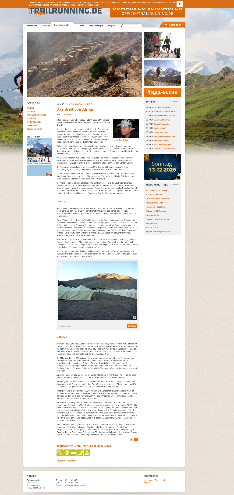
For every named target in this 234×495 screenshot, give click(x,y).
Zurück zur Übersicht (66, 461)
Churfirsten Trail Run (163, 107)
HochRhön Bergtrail (162, 145)
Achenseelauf (160, 128)
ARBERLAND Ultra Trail (156, 203)
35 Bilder (132, 326)
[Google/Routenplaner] (87, 455)
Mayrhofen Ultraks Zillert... (165, 116)
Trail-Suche (32, 125)
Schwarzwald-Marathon (156, 211)
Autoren (31, 111)
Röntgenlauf (151, 223)
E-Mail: (59, 485)
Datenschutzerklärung (89, 5)
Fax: (58, 483)
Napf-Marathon (152, 215)
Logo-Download (34, 122)
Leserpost (32, 118)
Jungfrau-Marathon (162, 120)
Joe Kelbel (66, 114)
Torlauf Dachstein (161, 124)
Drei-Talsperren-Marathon (164, 149)
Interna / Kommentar (36, 115)
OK (179, 4)
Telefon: (59, 480)
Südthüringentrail (161, 140)
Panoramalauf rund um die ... (166, 112)
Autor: (120, 140)
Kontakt (147, 483)
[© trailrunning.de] (97, 319)
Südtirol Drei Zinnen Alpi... (165, 136)
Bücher (30, 108)
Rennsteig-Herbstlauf (155, 207)
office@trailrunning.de (75, 485)
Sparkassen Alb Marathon (157, 219)
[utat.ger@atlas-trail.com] (66, 455)
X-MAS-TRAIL (152, 228)
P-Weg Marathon (161, 132)
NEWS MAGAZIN (35, 129)
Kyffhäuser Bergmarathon (158, 232)
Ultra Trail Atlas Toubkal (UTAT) (79, 104)
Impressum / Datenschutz (155, 480)
